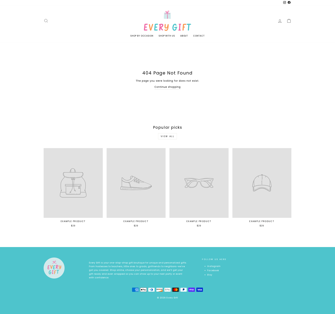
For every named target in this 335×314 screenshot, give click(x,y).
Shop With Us (167, 35)
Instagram (213, 266)
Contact (198, 35)
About (184, 35)
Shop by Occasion (141, 35)
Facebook (213, 270)
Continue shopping (167, 87)
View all (167, 136)
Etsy (209, 274)
